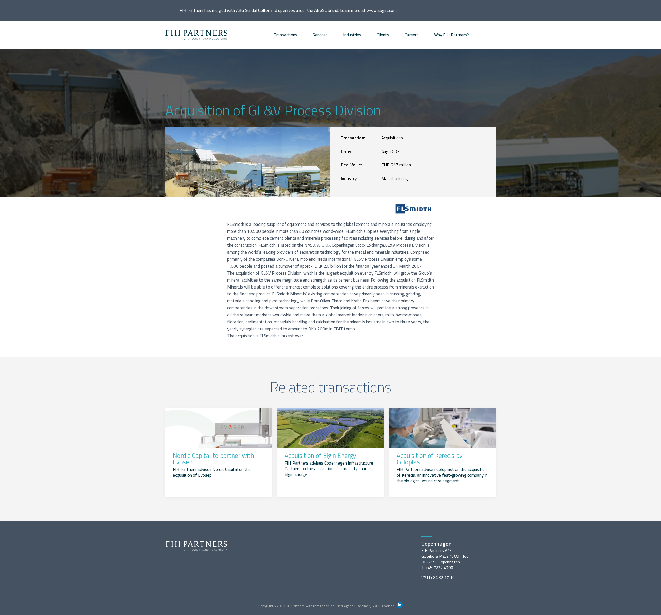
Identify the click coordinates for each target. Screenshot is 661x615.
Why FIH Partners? (451, 34)
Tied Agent (344, 606)
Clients (383, 34)
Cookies (388, 606)
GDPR (376, 606)
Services (320, 34)
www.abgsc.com (382, 10)
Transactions (285, 34)
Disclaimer (362, 606)
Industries (352, 34)
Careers (412, 34)
